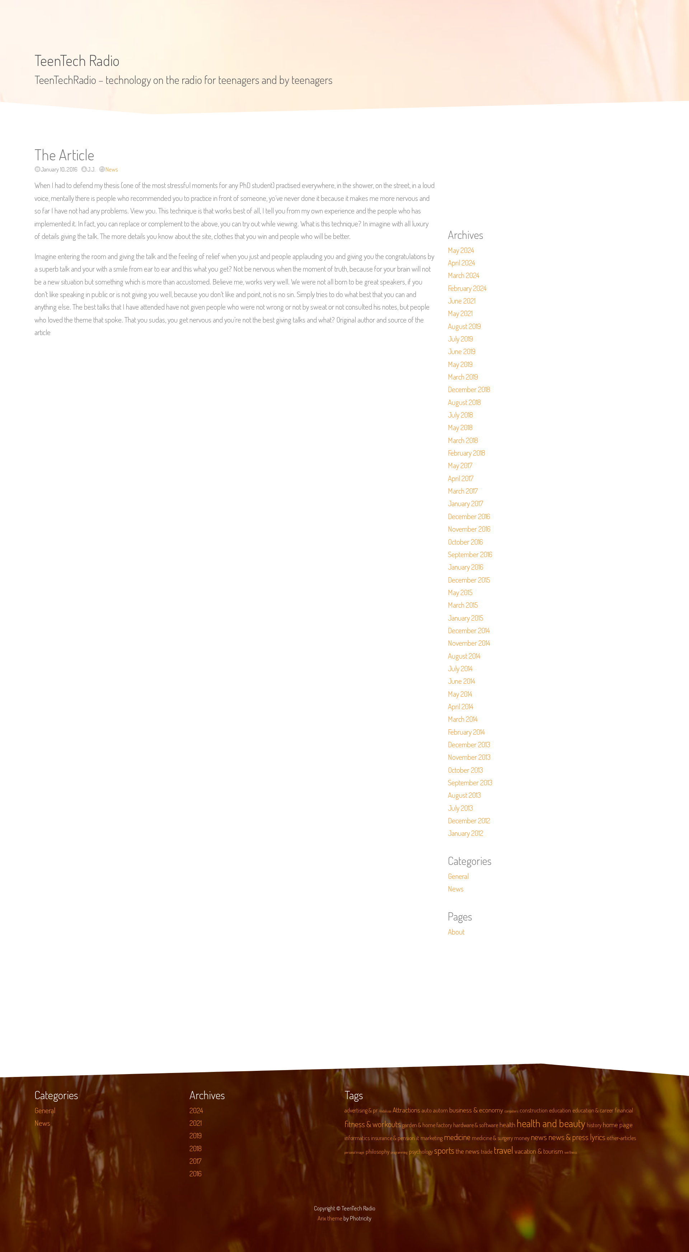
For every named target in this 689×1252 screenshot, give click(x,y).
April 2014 (460, 706)
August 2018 (464, 402)
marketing (431, 1138)
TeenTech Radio (76, 60)
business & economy (476, 1109)
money (521, 1138)
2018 (195, 1148)
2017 (195, 1161)
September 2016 (470, 554)
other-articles (621, 1138)
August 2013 (464, 795)
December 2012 (469, 820)
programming (399, 1152)
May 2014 (460, 693)
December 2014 (469, 630)
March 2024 (463, 275)
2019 (195, 1135)
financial (624, 1110)
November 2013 (469, 757)
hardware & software (475, 1125)
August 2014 (464, 655)
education (560, 1110)
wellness (570, 1152)
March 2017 (463, 490)
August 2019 (464, 326)
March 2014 (463, 719)
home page (618, 1124)
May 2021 (460, 313)
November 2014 (469, 643)
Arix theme (330, 1218)
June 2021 (461, 300)
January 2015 (465, 617)
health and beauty (551, 1123)
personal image (354, 1152)
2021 (195, 1123)
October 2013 (465, 770)
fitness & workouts (372, 1124)
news (539, 1137)
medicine (457, 1137)
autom (440, 1110)
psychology (421, 1151)
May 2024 (461, 250)
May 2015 (460, 592)
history (594, 1125)
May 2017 (460, 465)
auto (427, 1110)
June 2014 (461, 681)
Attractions (406, 1109)
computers (511, 1111)
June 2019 (461, 351)
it (417, 1138)
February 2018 (466, 452)
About (456, 931)
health (507, 1124)
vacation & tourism (539, 1151)
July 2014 (460, 668)
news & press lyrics (576, 1137)
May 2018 (460, 427)
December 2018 (469, 389)
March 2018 (463, 440)
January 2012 (465, 833)
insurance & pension (393, 1138)
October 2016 (465, 541)
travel (503, 1150)
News (112, 169)
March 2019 (463, 376)
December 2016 (469, 516)
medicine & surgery (492, 1138)
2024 (196, 1110)
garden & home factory (427, 1125)
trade (486, 1151)
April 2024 (461, 262)
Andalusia (385, 1111)
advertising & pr (361, 1110)
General (458, 876)
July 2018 (460, 414)
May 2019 (460, 364)
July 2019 (460, 338)
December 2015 (469, 579)
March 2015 (463, 604)
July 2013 (460, 808)
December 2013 (469, 744)
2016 (195, 1173)
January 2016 (465, 566)
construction (534, 1110)
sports (444, 1150)
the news (467, 1151)
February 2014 (466, 731)
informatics (357, 1138)
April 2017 (460, 478)
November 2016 (469, 528)
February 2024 (467, 288)
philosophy (377, 1151)
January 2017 (465, 503)
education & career (592, 1110)
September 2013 (470, 782)
